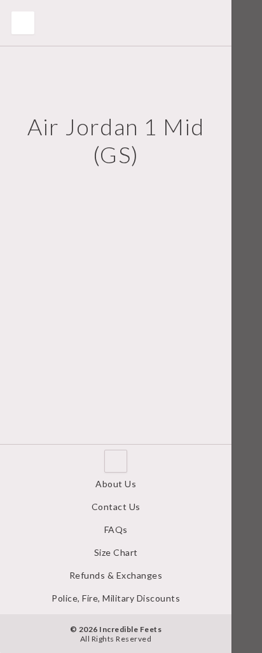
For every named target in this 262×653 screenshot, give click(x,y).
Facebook (247, 596)
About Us (115, 483)
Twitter (247, 616)
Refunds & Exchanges (116, 575)
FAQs (116, 529)
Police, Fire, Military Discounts (116, 598)
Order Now (43, 452)
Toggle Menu (22, 22)
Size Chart (116, 552)
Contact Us (116, 506)
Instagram (247, 635)
